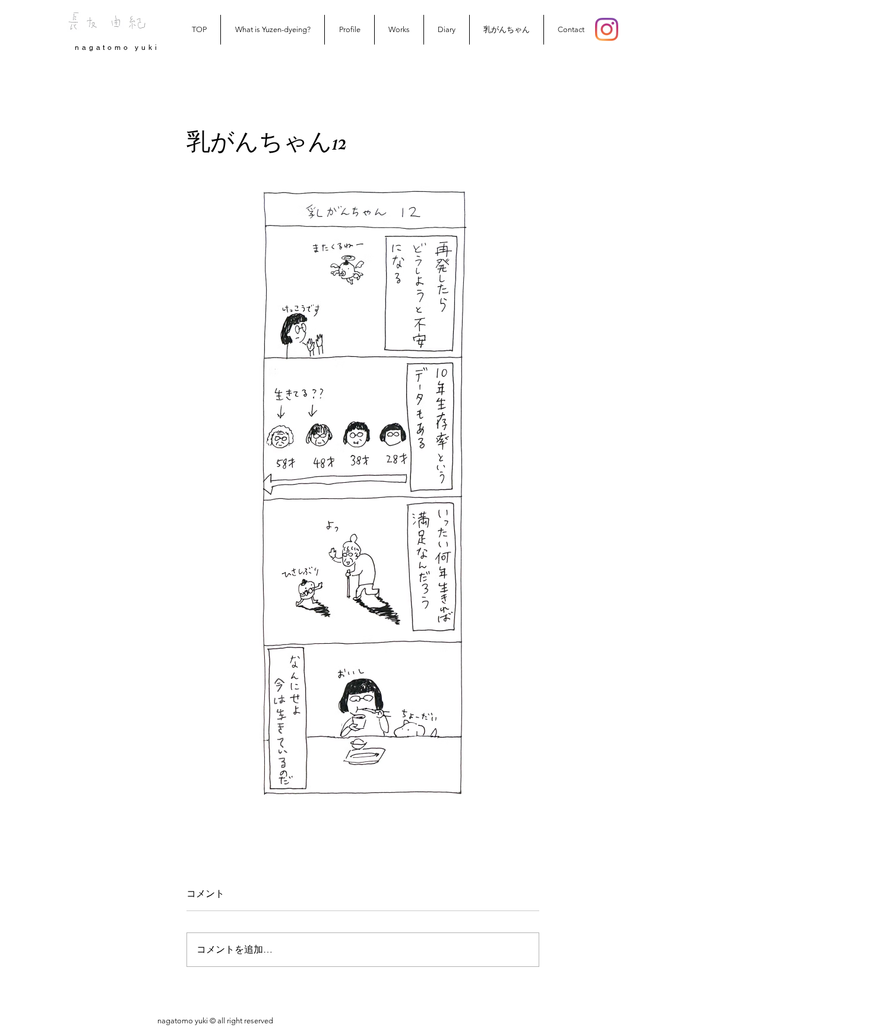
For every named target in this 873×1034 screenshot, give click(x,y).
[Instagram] (606, 29)
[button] (399, 30)
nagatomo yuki (117, 47)
